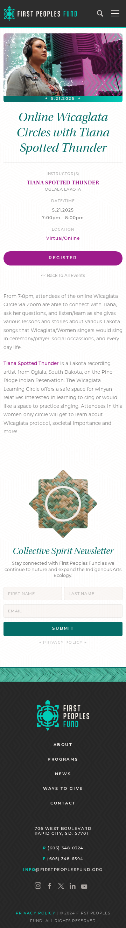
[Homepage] (63, 715)
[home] (40, 13)
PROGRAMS (63, 760)
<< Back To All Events (63, 276)
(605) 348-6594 (63, 858)
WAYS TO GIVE (63, 789)
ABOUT (63, 745)
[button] (115, 13)
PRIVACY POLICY (35, 913)
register (63, 258)
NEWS (63, 774)
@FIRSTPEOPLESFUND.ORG (63, 869)
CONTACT (63, 804)
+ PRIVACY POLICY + (63, 643)
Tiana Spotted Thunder (31, 364)
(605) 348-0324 (63, 848)
